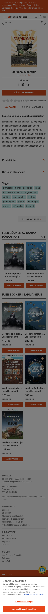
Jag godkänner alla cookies (23, 609)
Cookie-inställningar (24, 601)
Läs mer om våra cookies (33, 594)
